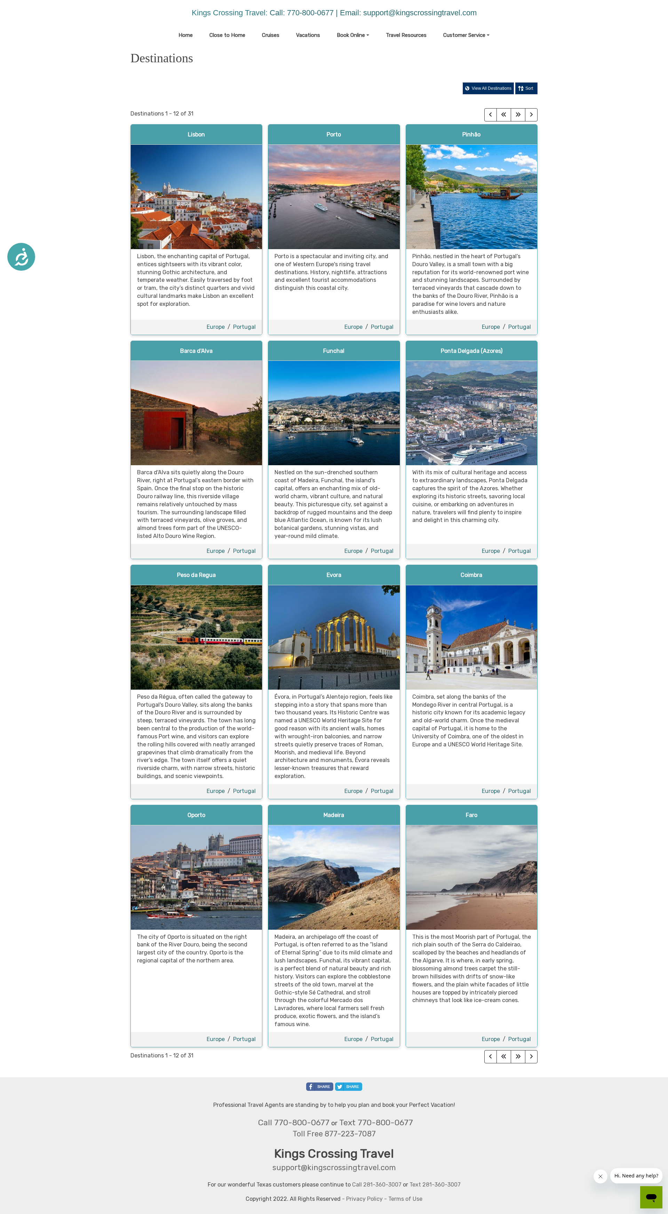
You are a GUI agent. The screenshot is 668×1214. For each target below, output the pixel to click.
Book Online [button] (351, 35)
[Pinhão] (471, 196)
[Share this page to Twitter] (348, 1086)
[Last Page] (518, 114)
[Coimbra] (471, 637)
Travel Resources (406, 35)
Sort (529, 88)
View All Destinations (491, 88)
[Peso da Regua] (196, 637)
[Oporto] (196, 877)
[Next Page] (531, 114)
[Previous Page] (490, 114)
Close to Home (227, 35)
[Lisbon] (196, 196)
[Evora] (333, 637)
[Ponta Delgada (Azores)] (471, 413)
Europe (216, 327)
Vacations (308, 35)
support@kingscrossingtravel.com (420, 12)
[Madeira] (333, 877)
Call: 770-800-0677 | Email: (316, 12)
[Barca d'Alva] (196, 413)
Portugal (244, 327)
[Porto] (333, 196)
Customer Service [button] (464, 35)
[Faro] (471, 877)
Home (185, 35)
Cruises (270, 35)
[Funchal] (333, 413)
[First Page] (503, 114)
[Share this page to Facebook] (319, 1086)
